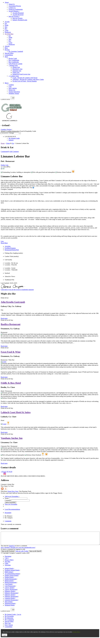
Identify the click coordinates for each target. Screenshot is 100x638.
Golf (10, 86)
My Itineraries (9, 618)
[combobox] (12, 98)
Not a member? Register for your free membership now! (18, 547)
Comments (8, 521)
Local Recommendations (12, 509)
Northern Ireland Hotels (12, 570)
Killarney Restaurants (11, 593)
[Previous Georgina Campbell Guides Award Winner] (8, 422)
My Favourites (9, 616)
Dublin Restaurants (11, 579)
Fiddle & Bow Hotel (11, 383)
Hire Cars (8, 623)
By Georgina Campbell (16, 51)
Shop (6, 56)
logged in (12, 546)
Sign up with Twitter (22, 551)
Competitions (9, 55)
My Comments (9, 619)
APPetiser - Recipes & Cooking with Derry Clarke (28, 79)
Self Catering (13, 88)
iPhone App (16, 67)
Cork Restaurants (10, 586)
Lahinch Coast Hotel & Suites (16, 412)
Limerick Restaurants (11, 600)
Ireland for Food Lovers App (21, 74)
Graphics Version (6, 129)
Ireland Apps (13, 65)
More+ (7, 83)
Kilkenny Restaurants (11, 596)
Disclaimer (8, 556)
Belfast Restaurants (11, 582)
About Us (12, 4)
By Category (9, 518)
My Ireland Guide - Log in (13, 614)
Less (2, 241)
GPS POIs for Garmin (15, 64)
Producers (8, 32)
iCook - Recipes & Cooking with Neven (24, 78)
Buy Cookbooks (14, 62)
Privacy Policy (9, 560)
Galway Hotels (9, 587)
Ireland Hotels (9, 568)
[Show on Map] (2, 489)
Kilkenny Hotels (10, 594)
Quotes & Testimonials (16, 9)
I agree (4, 635)
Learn (6, 30)
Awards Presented (18, 13)
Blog (6, 48)
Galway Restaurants (11, 589)
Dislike (3, 165)
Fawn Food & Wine (11, 352)
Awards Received (17, 14)
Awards (7, 21)
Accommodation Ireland (12, 573)
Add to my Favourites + (12, 496)
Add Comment (14, 151)
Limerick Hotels (10, 598)
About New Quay (13, 491)
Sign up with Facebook (8, 551)
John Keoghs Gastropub (13, 302)
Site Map (7, 561)
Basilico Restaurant (10, 324)
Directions (4, 491)
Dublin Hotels (9, 577)
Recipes (7, 49)
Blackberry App (17, 69)
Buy (6, 28)
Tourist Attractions (14, 92)
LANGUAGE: (5, 99)
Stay (6, 27)
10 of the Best (9, 34)
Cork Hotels (8, 584)
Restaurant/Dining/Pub (12, 250)
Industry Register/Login (19, 20)
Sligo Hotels (8, 601)
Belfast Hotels (9, 580)
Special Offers (9, 53)
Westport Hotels (10, 605)
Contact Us (12, 7)
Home (3, 143)
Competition (8, 626)
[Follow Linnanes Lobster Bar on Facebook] (2, 474)
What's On (12, 90)
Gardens (11, 85)
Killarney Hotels (10, 591)
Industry (11, 140)
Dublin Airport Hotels (11, 575)
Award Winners (14, 11)
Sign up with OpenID (35, 551)
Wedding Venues (14, 93)
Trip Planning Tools (25, 491)
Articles (7, 46)
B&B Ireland (9, 572)
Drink (6, 25)
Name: (7, 498)
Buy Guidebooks (14, 60)
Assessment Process (15, 6)
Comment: (8, 500)
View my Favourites (11, 504)
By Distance (8, 516)
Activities (8, 246)
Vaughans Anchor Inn (11, 438)
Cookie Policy (76, 632)
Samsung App (16, 71)
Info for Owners (14, 16)
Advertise (8, 565)
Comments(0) (5, 151)
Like (7, 165)
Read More (4, 243)
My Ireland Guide (14, 138)
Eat (6, 23)
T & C (7, 558)
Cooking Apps (14, 76)
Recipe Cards (13, 58)
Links (6, 563)
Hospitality (8, 512)
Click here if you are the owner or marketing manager (17, 289)
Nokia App (15, 72)
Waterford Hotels (10, 603)
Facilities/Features (10, 248)
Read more (4, 318)
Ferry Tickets (9, 625)
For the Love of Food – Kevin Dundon (24, 81)
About (7, 2)
